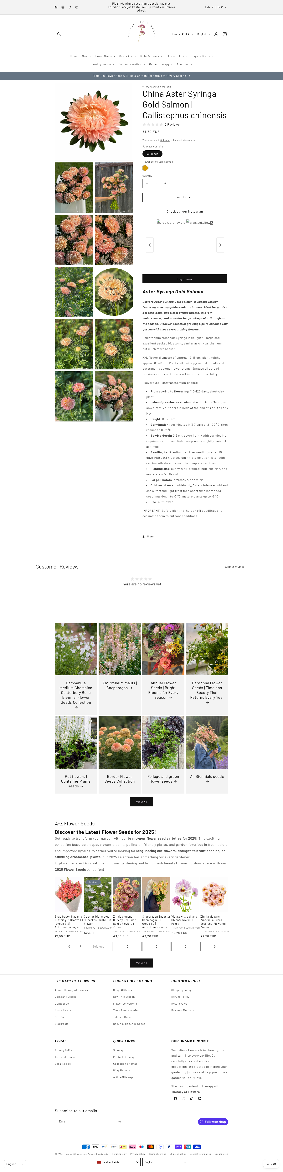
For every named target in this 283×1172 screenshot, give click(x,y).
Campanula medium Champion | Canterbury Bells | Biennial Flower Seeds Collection (75, 692)
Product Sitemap (124, 1056)
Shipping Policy (181, 990)
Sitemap (118, 1050)
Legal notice (221, 1153)
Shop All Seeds (122, 990)
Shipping (165, 140)
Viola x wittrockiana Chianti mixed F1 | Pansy (184, 920)
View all (141, 802)
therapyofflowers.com (75, 1154)
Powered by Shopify (98, 1154)
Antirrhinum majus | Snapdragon (119, 685)
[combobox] (118, 1162)
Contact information (200, 1153)
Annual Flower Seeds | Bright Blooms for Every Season (163, 690)
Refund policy (119, 1153)
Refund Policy (180, 996)
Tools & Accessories (126, 1010)
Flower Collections (125, 1003)
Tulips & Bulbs (122, 1016)
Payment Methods (182, 1010)
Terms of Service (65, 1056)
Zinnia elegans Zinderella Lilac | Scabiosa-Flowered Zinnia (213, 922)
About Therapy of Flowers (71, 990)
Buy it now (185, 279)
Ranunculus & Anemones (129, 1023)
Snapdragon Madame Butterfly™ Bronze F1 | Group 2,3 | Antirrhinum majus (69, 922)
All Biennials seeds (207, 776)
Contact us (62, 1003)
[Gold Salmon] (145, 168)
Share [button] (150, 536)
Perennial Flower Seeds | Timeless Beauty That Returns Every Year (207, 690)
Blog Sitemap (121, 1070)
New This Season (124, 996)
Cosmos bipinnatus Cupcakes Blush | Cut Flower (97, 920)
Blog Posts (62, 1023)
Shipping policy (178, 1153)
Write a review (234, 567)
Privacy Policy (63, 1050)
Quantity (147, 175)
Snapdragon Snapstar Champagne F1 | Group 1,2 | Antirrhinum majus (156, 922)
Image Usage (63, 1010)
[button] (59, 34)
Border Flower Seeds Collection (120, 778)
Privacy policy (137, 1153)
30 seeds (152, 153)
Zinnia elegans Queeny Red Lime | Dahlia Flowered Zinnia (125, 922)
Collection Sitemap (125, 1063)
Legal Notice (63, 1063)
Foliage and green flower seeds (163, 778)
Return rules (179, 1003)
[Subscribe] (120, 1121)
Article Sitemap (123, 1077)
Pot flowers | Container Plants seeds (76, 781)
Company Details (65, 996)
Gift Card (60, 1016)
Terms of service (157, 1153)
